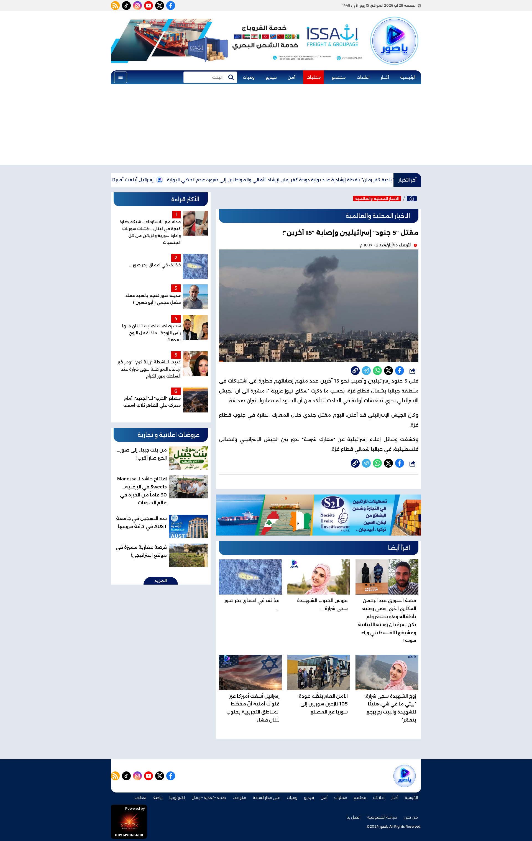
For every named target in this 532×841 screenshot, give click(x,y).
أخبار (385, 77)
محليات (313, 77)
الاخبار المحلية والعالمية (377, 198)
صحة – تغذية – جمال (208, 797)
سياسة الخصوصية (382, 817)
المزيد (161, 580)
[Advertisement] (266, 126)
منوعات (239, 797)
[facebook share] (399, 370)
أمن (291, 77)
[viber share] (366, 370)
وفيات (248, 77)
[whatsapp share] (377, 370)
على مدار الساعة (266, 797)
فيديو (271, 77)
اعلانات (363, 77)
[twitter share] (388, 370)
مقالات (140, 797)
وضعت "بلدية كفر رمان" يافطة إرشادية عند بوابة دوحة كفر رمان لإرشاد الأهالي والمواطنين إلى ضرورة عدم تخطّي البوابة (323, 179)
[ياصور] (394, 31)
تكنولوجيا (177, 797)
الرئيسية (408, 77)
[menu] (120, 77)
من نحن (411, 817)
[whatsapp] (355, 370)
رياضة (158, 797)
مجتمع (339, 77)
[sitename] (404, 776)
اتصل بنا (353, 817)
